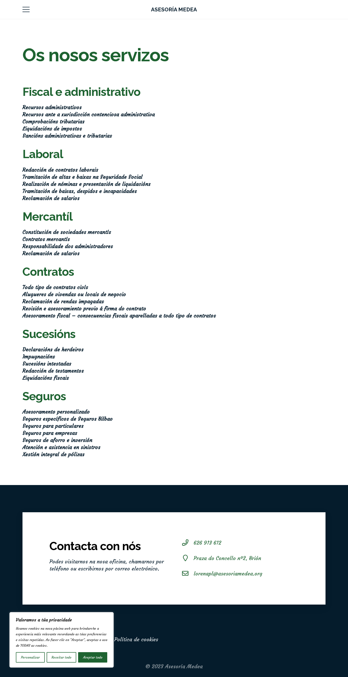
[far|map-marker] (188, 558)
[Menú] (26, 9)
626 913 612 (207, 543)
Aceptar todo (92, 657)
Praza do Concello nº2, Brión (227, 558)
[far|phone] (188, 543)
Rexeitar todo (61, 657)
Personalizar (30, 657)
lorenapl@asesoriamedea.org (228, 573)
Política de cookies (136, 639)
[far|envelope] (188, 574)
